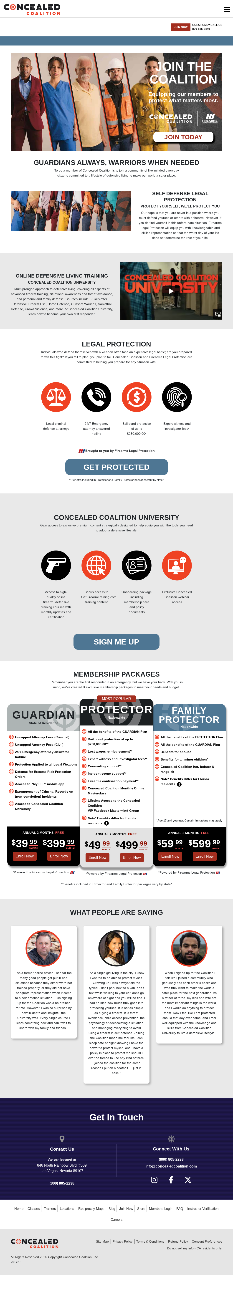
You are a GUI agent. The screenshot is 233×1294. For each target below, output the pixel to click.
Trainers (50, 1209)
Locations (67, 1209)
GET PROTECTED (117, 467)
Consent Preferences (207, 1241)
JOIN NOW (180, 27)
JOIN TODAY (183, 137)
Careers (117, 1219)
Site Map (102, 1241)
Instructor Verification (202, 1209)
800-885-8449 (201, 28)
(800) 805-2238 (62, 1183)
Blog (112, 1209)
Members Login (160, 1209)
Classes (34, 1209)
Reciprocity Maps (91, 1209)
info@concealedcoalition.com (171, 1166)
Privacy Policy (122, 1241)
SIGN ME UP (116, 641)
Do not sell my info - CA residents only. (194, 1248)
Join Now (126, 1209)
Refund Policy (178, 1241)
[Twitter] (188, 1180)
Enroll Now (59, 856)
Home (18, 1209)
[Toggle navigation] (227, 10)
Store (141, 1209)
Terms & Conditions (150, 1241)
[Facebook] (171, 1179)
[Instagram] (154, 1180)
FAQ (179, 1209)
